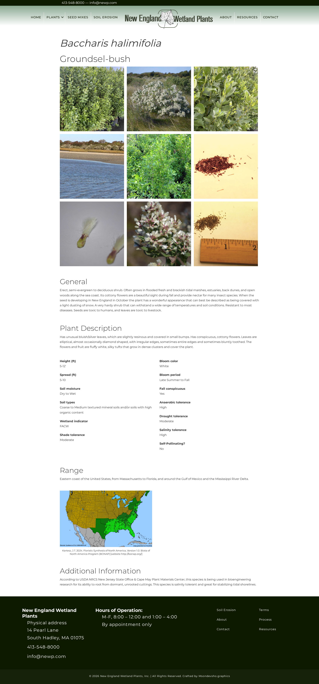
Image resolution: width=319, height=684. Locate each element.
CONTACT (270, 17)
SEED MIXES (78, 17)
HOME (36, 17)
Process (265, 619)
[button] (62, 17)
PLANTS (53, 17)
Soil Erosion (226, 610)
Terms (264, 610)
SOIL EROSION (106, 17)
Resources (267, 629)
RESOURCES (247, 17)
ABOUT (226, 17)
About (222, 619)
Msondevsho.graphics (214, 676)
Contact (223, 629)
